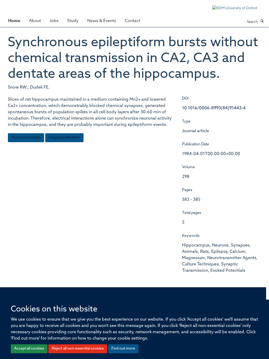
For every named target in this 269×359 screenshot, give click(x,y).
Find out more (123, 349)
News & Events (101, 21)
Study (73, 21)
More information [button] (26, 138)
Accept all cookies (29, 349)
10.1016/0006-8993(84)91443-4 (214, 108)
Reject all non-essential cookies (78, 349)
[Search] (262, 21)
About (35, 21)
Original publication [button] (64, 138)
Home (14, 21)
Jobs (54, 21)
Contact (132, 21)
